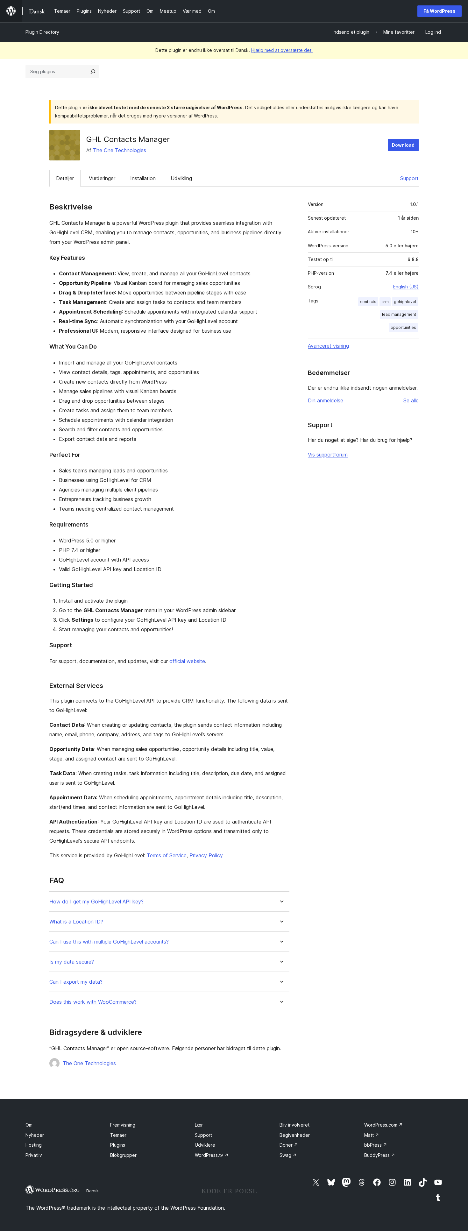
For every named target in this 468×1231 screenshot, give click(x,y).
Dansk (92, 1190)
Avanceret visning (328, 346)
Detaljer (65, 178)
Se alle (411, 400)
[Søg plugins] (93, 71)
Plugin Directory (42, 32)
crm (385, 301)
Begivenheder (295, 1135)
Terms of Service (167, 855)
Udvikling (181, 178)
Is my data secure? (71, 962)
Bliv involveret (294, 1125)
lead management (399, 314)
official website (187, 661)
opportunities (403, 327)
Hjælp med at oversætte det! (282, 50)
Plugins (117, 1145)
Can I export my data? (76, 982)
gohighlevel (405, 301)
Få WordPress (439, 11)
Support (409, 178)
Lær (199, 1125)
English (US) (406, 286)
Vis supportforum (328, 454)
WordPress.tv (212, 1155)
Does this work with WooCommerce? (93, 1002)
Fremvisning (122, 1125)
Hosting (33, 1145)
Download (403, 145)
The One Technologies (119, 150)
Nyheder (34, 1135)
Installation (143, 178)
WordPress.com (383, 1125)
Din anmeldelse (325, 400)
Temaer (118, 1135)
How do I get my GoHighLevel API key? (96, 902)
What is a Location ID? (76, 922)
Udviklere (205, 1145)
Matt (371, 1135)
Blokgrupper (123, 1155)
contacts (368, 301)
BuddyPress (379, 1155)
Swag (288, 1155)
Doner (289, 1145)
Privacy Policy (206, 855)
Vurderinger (102, 178)
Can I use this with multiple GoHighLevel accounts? (109, 942)
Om (28, 1125)
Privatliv (33, 1155)
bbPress (375, 1145)
